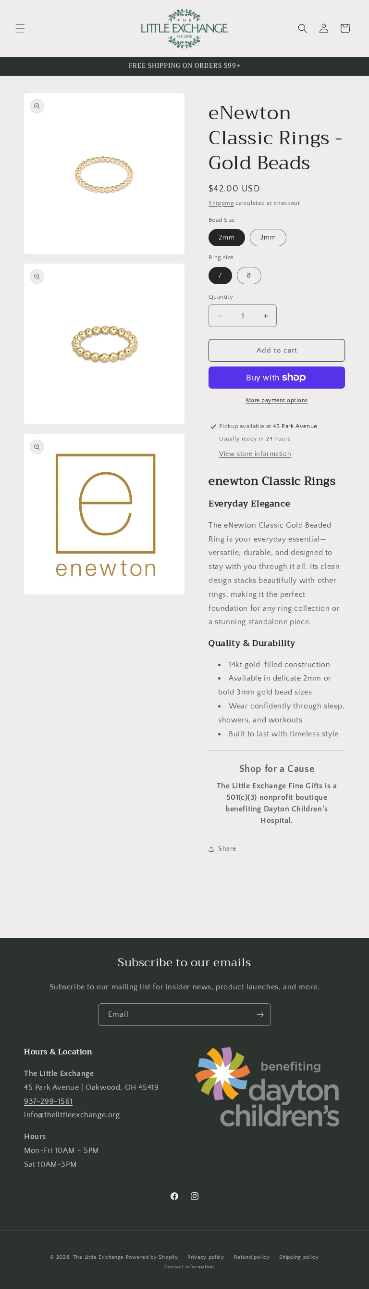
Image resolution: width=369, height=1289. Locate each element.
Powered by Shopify (152, 1257)
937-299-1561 (48, 1101)
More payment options (277, 400)
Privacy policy (205, 1257)
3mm (268, 237)
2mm (227, 237)
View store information (255, 454)
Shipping (221, 203)
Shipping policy (299, 1257)
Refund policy (252, 1257)
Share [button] (227, 849)
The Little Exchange (98, 1257)
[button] (20, 28)
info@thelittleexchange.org (72, 1115)
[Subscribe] (260, 1014)
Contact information (189, 1267)
